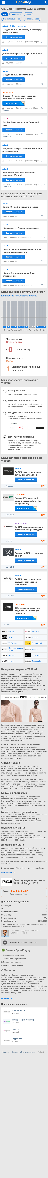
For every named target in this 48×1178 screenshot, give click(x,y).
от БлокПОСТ (9, 515)
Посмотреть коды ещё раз (23, 942)
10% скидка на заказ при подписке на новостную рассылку (27, 611)
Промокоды (16, 14)
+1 (45, 42)
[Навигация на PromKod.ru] (3, 2)
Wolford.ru (7, 998)
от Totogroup (8, 486)
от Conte (7, 625)
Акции (28, 14)
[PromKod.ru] (24, 2)
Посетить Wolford (8, 872)
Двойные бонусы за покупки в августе (22, 53)
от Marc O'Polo (9, 567)
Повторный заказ (32, 19)
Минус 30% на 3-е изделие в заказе (20, 207)
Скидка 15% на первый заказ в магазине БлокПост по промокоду (28, 501)
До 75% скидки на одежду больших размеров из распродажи (28, 582)
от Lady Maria (9, 596)
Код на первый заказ (11, 19)
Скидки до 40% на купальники (17, 75)
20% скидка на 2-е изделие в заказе (20, 228)
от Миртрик (8, 541)
